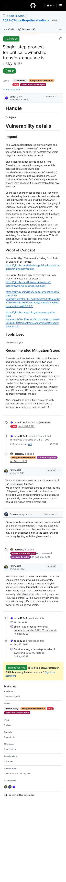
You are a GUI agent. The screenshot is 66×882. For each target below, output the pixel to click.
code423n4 (16, 96)
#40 (30, 444)
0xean (13, 514)
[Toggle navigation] (5, 5)
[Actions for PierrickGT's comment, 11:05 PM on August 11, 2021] (60, 470)
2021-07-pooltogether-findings (26, 20)
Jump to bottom (11, 89)
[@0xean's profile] (6, 514)
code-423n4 (16, 16)
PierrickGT (15, 469)
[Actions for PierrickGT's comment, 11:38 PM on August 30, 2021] (60, 566)
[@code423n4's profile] (6, 97)
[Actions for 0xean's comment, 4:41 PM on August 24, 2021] (60, 514)
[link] (18, 422)
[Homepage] (33, 5)
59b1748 (54, 444)
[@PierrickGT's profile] (6, 471)
